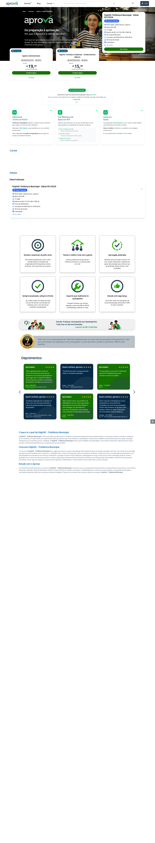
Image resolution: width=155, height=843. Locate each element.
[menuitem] (27, 3)
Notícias (27, 3)
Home (24, 11)
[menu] (39, 3)
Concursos (31, 11)
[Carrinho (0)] (133, 3)
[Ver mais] (21, 392)
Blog (38, 3)
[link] (108, 45)
